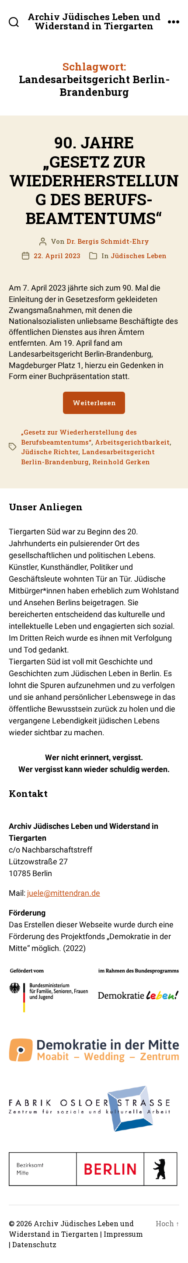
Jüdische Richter (49, 451)
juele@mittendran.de (63, 893)
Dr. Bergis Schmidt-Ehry (107, 241)
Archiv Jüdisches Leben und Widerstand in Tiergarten (94, 21)
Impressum (123, 1233)
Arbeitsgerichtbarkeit (132, 442)
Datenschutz (34, 1244)
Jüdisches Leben (139, 255)
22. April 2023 (57, 255)
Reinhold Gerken (121, 461)
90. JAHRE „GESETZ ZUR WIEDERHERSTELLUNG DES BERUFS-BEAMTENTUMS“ (94, 180)
